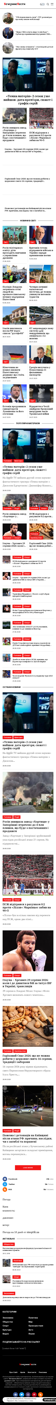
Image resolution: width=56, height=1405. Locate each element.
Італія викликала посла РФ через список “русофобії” (13, 331)
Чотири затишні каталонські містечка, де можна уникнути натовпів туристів (40, 292)
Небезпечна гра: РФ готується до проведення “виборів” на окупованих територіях (33, 1266)
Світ (6, 242)
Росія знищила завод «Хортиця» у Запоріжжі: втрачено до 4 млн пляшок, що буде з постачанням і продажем (14, 134)
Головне (7, 461)
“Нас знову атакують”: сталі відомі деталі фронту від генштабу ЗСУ (34, 48)
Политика (33, 1318)
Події (16, 508)
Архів (22, 1372)
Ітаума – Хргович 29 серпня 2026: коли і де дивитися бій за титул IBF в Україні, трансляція (26, 151)
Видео (6, 1334)
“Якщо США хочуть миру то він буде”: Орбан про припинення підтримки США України (32, 34)
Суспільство (36, 538)
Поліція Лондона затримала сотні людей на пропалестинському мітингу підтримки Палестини (14, 293)
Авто (31, 1330)
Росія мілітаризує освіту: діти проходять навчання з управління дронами (14, 252)
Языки (32, 1334)
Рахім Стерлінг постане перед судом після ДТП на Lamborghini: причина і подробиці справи (31, 645)
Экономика (9, 1293)
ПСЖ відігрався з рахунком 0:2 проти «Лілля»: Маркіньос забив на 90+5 (40, 136)
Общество (9, 1244)
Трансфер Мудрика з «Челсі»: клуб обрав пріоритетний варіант (31, 595)
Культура (18, 461)
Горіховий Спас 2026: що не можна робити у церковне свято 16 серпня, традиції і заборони (27, 181)
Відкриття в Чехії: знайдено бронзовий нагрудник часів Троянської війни (41, 410)
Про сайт (13, 1372)
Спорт (44, 508)
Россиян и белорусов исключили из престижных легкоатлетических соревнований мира (28, 1283)
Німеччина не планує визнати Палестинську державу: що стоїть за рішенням (13, 372)
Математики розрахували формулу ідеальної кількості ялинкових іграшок (27, 1249)
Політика (18, 1260)
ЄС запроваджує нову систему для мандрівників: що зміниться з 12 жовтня (41, 333)
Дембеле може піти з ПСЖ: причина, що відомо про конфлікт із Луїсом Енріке (30, 660)
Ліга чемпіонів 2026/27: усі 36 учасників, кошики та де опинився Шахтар (30, 628)
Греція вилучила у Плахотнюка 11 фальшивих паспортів (39, 371)
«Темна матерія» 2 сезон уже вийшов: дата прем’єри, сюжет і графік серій (28, 99)
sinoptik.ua (33, 1232)
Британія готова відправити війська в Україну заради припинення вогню (41, 251)
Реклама (43, 1372)
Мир (31, 1322)
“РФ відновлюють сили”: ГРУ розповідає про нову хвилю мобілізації (33, 18)
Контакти (32, 1372)
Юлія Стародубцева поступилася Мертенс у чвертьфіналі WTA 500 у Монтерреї (32, 611)
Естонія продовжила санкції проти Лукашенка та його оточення (14, 410)
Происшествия (36, 1326)
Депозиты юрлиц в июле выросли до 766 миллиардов (26, 1297)
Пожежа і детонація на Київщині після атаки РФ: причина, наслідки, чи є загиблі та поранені (28, 210)
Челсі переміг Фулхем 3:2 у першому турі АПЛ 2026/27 (33, 677)
